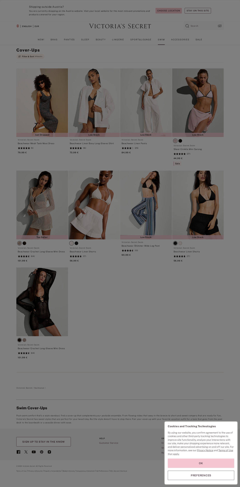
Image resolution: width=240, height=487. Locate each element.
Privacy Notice (205, 450)
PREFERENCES (201, 475)
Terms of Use (225, 450)
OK (201, 463)
